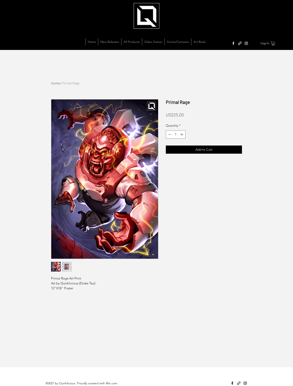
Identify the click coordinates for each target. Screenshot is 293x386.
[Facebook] (233, 43)
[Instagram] (246, 43)
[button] (273, 43)
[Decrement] (169, 134)
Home (55, 83)
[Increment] (182, 134)
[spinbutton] (175, 134)
